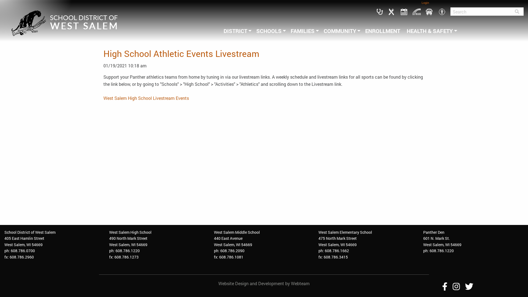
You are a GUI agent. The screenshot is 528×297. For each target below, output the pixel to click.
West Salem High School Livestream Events (146, 98)
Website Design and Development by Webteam (264, 283)
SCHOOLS (269, 30)
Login (425, 3)
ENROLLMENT (382, 30)
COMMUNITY (340, 30)
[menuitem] (236, 31)
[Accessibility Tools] (442, 11)
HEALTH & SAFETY (430, 30)
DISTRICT (235, 30)
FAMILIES (303, 30)
